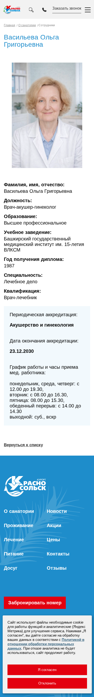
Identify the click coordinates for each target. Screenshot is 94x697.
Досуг (10, 568)
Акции (54, 525)
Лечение (14, 539)
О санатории (27, 25)
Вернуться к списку (23, 445)
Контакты (58, 553)
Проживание (18, 525)
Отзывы (57, 568)
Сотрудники (46, 25)
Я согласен (47, 670)
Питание (14, 553)
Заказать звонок (66, 8)
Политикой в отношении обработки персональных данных (45, 644)
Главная (9, 25)
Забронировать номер (34, 602)
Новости (57, 511)
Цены (53, 539)
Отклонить (47, 683)
